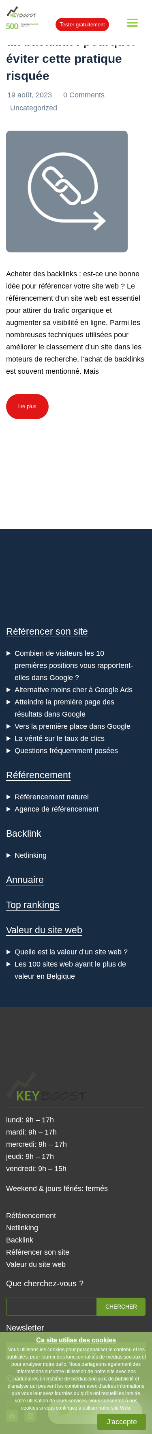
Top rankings (33, 905)
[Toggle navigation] (132, 22)
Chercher (121, 1306)
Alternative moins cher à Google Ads (74, 690)
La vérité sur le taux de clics (60, 738)
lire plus (27, 406)
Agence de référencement (56, 809)
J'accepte (122, 1422)
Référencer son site (47, 631)
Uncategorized (33, 108)
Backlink (23, 833)
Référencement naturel (52, 797)
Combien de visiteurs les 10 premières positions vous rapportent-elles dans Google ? (74, 665)
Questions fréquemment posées (66, 751)
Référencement (38, 775)
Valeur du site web (44, 930)
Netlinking (31, 855)
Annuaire (25, 879)
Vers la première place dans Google (73, 726)
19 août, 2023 (30, 95)
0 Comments (84, 95)
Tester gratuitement (82, 25)
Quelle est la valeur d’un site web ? (71, 952)
